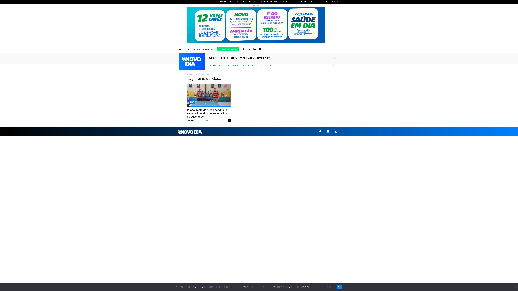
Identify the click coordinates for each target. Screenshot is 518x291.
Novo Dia (190, 120)
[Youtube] (260, 49)
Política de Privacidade (326, 287)
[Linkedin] (255, 49)
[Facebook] (244, 49)
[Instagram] (249, 49)
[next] (337, 65)
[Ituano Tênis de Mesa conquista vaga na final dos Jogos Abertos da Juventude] (209, 95)
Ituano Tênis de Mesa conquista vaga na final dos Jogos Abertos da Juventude (207, 113)
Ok (339, 287)
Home (189, 74)
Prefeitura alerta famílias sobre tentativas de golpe (244, 65)
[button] (335, 58)
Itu (189, 105)
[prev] (333, 65)
